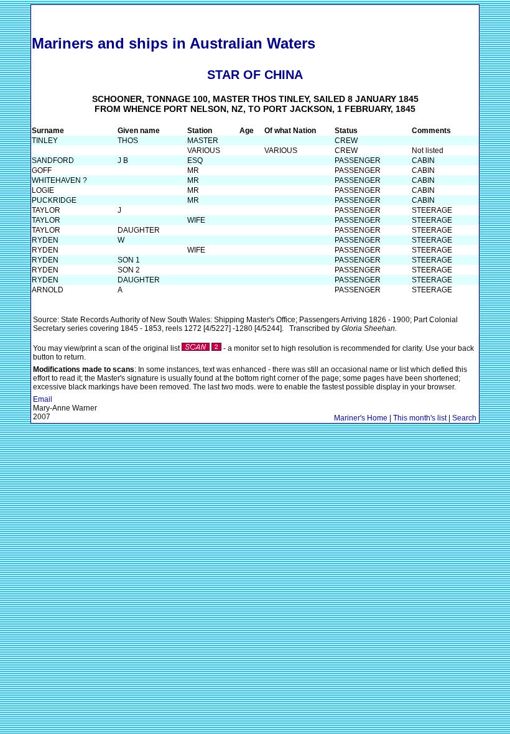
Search (464, 418)
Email (42, 399)
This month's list (420, 418)
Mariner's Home (360, 418)
